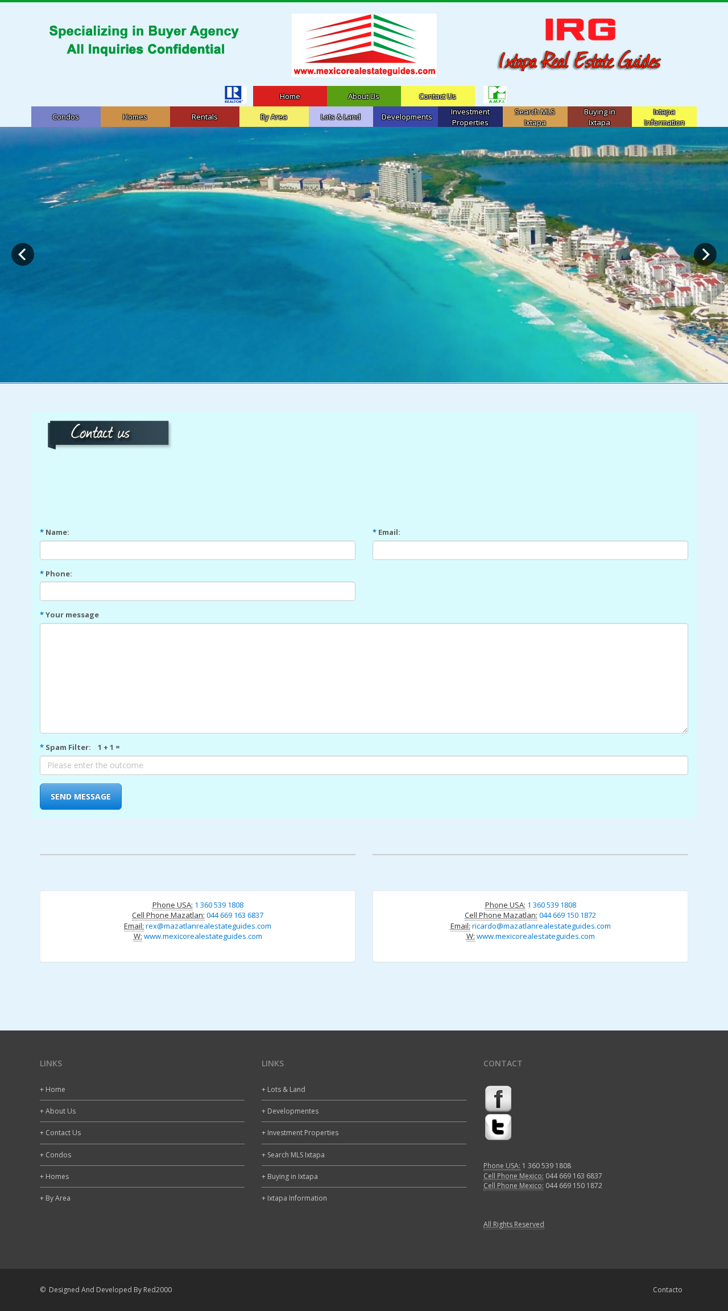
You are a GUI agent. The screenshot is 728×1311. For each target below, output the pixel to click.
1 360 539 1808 (219, 905)
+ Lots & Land (283, 1089)
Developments (407, 117)
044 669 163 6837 (234, 915)
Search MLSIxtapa (535, 116)
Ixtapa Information (664, 116)
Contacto (667, 1289)
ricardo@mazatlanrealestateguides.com (541, 926)
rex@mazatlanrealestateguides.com (208, 926)
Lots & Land (341, 117)
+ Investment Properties (300, 1132)
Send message (81, 796)
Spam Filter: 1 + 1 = (80, 747)
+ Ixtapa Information (294, 1198)
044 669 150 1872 (567, 915)
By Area (273, 117)
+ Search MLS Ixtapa (293, 1155)
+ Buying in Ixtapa (290, 1176)
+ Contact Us (60, 1132)
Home (290, 96)
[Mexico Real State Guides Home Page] (364, 45)
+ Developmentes (290, 1111)
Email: (386, 532)
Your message (69, 614)
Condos (65, 117)
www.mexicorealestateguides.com (203, 936)
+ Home (52, 1089)
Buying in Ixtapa (599, 116)
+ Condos (55, 1155)
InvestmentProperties (470, 116)
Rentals (205, 117)
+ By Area (55, 1198)
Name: (54, 532)
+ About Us (58, 1111)
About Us (363, 96)
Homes (135, 117)
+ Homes (54, 1176)
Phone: (56, 573)
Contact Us (437, 96)
